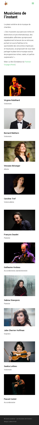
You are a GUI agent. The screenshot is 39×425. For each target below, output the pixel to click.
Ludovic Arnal (12, 421)
